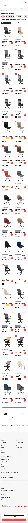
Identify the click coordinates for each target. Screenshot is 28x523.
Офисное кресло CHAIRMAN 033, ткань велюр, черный (7, 136)
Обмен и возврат (19, 447)
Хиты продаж (10, 16)
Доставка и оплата (19, 442)
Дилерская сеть (4, 442)
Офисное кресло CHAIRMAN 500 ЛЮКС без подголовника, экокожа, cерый (7, 64)
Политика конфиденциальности (7, 512)
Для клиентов (5, 425)
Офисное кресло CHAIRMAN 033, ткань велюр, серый (7, 160)
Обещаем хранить (19, 514)
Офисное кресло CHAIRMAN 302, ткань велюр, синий (7, 398)
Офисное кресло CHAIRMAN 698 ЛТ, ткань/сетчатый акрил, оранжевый (7, 350)
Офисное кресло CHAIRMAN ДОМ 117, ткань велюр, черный (7, 209)
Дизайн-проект (4, 461)
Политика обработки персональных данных (9, 472)
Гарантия (18, 445)
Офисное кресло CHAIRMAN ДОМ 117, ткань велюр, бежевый (20, 232)
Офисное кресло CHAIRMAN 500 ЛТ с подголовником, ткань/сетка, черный (20, 113)
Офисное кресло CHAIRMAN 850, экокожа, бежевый (20, 375)
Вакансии (3, 452)
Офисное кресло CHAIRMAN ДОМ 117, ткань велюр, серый (20, 209)
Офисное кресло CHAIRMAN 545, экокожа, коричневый (20, 327)
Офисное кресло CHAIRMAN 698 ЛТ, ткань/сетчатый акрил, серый (7, 375)
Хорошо (14, 519)
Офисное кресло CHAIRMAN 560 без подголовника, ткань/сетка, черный (7, 279)
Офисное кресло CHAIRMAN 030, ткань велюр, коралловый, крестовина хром (7, 184)
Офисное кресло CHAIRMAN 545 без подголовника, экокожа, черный (20, 303)
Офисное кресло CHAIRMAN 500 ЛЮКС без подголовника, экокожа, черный (7, 41)
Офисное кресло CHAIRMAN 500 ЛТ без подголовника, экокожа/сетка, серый (7, 88)
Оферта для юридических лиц (7, 469)
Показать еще (13, 409)
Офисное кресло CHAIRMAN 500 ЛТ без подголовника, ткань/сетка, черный (7, 113)
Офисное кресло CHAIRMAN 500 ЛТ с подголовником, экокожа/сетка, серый (20, 88)
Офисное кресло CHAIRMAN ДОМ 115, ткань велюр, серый (20, 184)
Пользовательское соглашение (7, 477)
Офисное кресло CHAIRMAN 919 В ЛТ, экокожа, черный (20, 279)
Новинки (20, 16)
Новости (3, 449)
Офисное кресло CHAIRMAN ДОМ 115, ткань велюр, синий (20, 255)
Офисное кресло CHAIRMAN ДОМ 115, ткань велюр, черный (7, 255)
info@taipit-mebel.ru (7, 490)
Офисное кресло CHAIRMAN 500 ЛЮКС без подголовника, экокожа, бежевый (20, 41)
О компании (3, 440)
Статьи (2, 466)
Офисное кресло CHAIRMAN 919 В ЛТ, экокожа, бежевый (7, 303)
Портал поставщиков (5, 444)
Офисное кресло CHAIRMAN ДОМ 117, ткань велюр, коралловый (7, 232)
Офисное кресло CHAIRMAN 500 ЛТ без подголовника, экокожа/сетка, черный (20, 64)
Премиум (13, 425)
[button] (7, 21)
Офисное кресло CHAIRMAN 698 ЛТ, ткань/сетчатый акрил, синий (20, 350)
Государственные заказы (6, 445)
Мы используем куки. (9, 514)
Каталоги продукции (5, 459)
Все (3, 16)
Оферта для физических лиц (6, 468)
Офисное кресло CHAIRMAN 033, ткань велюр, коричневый (20, 160)
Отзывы (2, 447)
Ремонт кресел (4, 464)
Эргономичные (20, 425)
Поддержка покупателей (21, 449)
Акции (17, 440)
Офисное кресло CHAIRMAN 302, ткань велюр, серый (20, 398)
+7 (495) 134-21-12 (6, 485)
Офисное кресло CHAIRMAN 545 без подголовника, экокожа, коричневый (7, 327)
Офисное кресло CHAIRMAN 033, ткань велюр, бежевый (20, 136)
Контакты (3, 450)
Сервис (17, 444)
